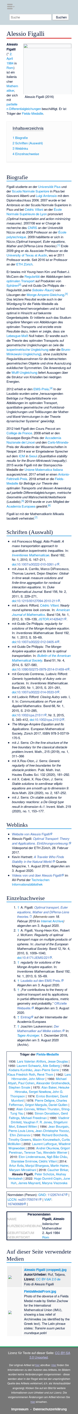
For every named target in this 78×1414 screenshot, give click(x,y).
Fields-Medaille (32, 113)
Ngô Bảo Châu (57, 1156)
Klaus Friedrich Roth (21, 1074)
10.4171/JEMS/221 (35, 957)
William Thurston (48, 1109)
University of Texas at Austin (26, 255)
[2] (19, 284)
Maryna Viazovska (54, 1183)
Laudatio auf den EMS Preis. (41, 980)
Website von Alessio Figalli (31, 834)
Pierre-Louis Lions (21, 1130)
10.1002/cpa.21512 (48, 719)
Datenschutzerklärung (50, 1409)
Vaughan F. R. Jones (37, 1122)
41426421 (57, 619)
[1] (58, 245)
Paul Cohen (26, 1083)
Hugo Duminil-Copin (48, 1178)
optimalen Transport (20, 281)
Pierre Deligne (45, 1100)
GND (42, 1194)
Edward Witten (27, 1126)
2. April (9, 56)
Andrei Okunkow (47, 1148)
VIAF (47, 1199)
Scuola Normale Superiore (30, 191)
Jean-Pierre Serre (46, 1070)
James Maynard (29, 1183)
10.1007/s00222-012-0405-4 (37, 641)
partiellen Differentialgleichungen (23, 106)
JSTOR (43, 619)
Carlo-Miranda (58, 442)
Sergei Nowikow (40, 1091)
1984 (9, 63)
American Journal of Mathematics (41, 611)
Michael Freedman (34, 1117)
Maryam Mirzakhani (22, 1169)
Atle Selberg (51, 1065)
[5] (22, 500)
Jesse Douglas (58, 1061)
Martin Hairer (59, 1165)
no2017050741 (28, 1199)
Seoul (33, 456)
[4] (51, 388)
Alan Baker (49, 1087)
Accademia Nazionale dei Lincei (33, 439)
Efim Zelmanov (20, 1135)
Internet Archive (52, 921)
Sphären (12, 285)
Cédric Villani (34, 209)
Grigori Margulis (36, 1104)
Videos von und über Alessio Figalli (36, 875)
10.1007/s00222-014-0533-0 (37, 692)
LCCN (12, 1199)
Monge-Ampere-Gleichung (45, 294)
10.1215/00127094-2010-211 (37, 600)
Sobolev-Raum (42, 290)
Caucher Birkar (57, 1169)
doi (14, 564)
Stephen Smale (19, 1087)
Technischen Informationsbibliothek (30, 881)
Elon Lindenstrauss (32, 1156)
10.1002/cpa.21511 (30, 715)
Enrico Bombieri (47, 1096)
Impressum (20, 1409)
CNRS (32, 227)
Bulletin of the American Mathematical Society (41, 657)
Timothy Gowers (19, 1139)
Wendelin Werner (55, 1152)
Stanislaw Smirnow (24, 1161)
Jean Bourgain (58, 1126)
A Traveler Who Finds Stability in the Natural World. (38, 858)
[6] (49, 505)
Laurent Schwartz (29, 1065)
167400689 (15, 1204)
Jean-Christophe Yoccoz (52, 1130)
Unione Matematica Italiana (43, 469)
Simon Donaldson (47, 1113)
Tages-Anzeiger (28, 1035)
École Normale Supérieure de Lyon (34, 211)
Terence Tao (32, 1152)
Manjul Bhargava (37, 1165)
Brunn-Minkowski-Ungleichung (38, 351)
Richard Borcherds (55, 1135)
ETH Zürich (24, 264)
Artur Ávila (16, 1165)
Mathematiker (12, 88)
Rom (9, 67)
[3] (66, 293)
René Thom (45, 1074)
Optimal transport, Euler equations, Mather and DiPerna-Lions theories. (43, 912)
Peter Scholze (44, 1174)
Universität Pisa (49, 186)
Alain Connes (25, 1109)
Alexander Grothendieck (53, 1083)
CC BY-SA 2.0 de (48, 1279)
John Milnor (37, 1078)
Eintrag (26, 1017)
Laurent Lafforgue (44, 1143)
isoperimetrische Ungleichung (27, 349)
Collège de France (19, 433)
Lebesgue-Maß (17, 335)
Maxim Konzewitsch (46, 1139)
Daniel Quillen (58, 1104)
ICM (22, 456)
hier (37, 1365)
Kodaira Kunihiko (20, 1070)
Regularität (32, 276)
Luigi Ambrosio (46, 195)
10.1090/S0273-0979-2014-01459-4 (42, 669)
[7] (36, 517)
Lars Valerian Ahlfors (31, 1061)
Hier (53, 1365)
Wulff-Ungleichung (24, 372)
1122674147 (56, 1194)
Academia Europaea (20, 506)
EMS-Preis (41, 389)
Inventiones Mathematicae (30, 555)
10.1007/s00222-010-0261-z (37, 564)
